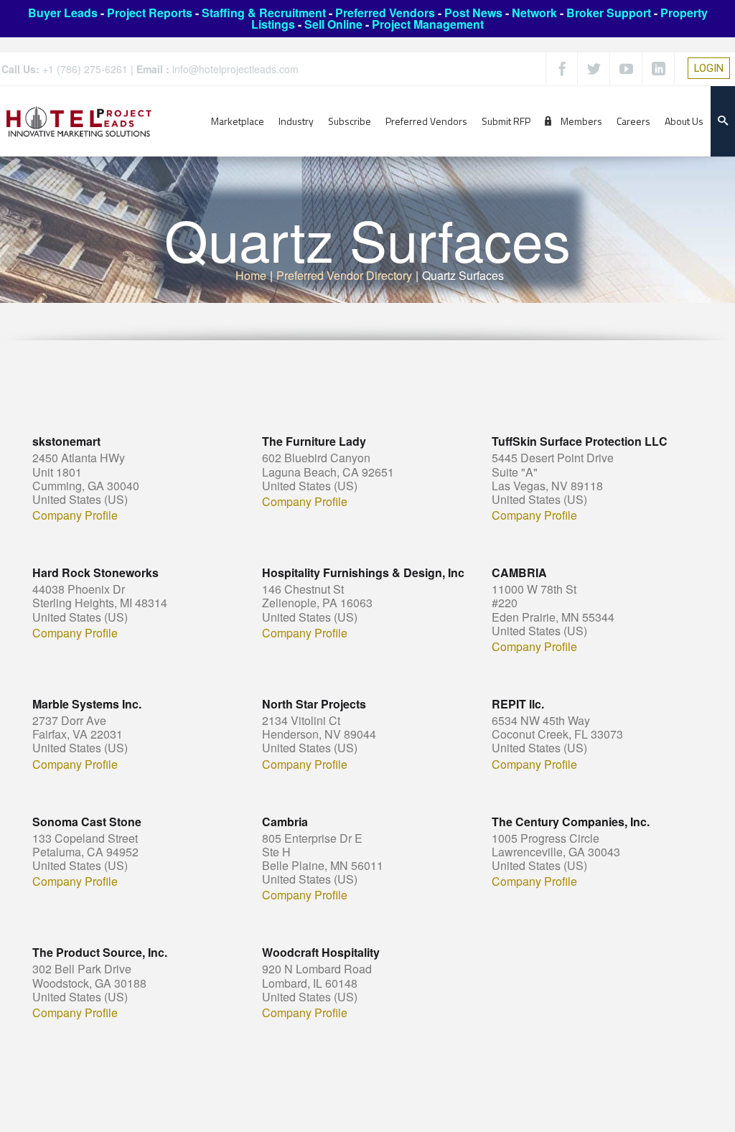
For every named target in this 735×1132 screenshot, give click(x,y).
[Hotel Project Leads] (79, 121)
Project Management (428, 24)
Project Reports (149, 12)
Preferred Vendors (385, 12)
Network (534, 12)
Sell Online (333, 24)
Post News (473, 12)
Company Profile (75, 515)
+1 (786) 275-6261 (85, 69)
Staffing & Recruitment (264, 12)
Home (250, 275)
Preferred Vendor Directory (344, 275)
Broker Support (608, 12)
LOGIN (709, 68)
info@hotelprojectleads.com (235, 69)
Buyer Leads (63, 12)
